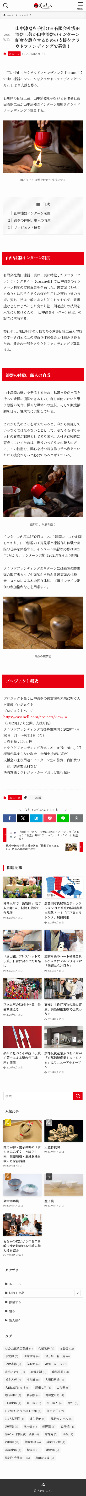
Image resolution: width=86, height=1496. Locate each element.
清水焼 (30, 1426)
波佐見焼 (37, 1418)
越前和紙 (33, 1442)
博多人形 (13, 1379)
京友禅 (11, 1356)
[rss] (43, 1484)
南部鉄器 (60, 1372)
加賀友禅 (38, 1372)
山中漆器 (35, 798)
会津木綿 (13, 1364)
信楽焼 (33, 1364)
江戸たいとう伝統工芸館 (23, 1411)
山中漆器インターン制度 (32, 212)
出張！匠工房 (56, 1364)
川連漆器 (13, 1403)
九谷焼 (67, 1348)
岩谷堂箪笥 (54, 1395)
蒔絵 (68, 1434)
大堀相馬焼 (54, 1379)
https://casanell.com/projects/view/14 (35, 716)
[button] (9, 818)
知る (12, 1311)
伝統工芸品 (16, 1293)
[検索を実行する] (78, 1096)
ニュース (14, 53)
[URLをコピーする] (76, 818)
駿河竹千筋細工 (17, 1458)
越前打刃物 (55, 1442)
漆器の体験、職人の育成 (32, 220)
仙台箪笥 (32, 1356)
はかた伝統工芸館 (19, 1348)
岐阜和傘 (13, 1395)
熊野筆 (48, 1426)
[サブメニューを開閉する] (78, 1293)
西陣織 (12, 1442)
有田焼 (34, 1403)
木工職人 (55, 1403)
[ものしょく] (43, 5)
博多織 (33, 1379)
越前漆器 (13, 1450)
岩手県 (33, 1395)
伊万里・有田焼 (57, 1356)
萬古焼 (50, 1434)
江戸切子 (55, 1411)
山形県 (63, 1387)
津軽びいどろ (62, 1418)
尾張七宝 (43, 1387)
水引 (73, 1403)
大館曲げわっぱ (17, 1387)
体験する (15, 1302)
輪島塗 (34, 1450)
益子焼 (67, 1426)
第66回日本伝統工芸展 (22, 1434)
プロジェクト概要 (27, 227)
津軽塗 (11, 1426)
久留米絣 (46, 1348)
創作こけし (15, 1372)
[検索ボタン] (5, 5)
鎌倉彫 (52, 1450)
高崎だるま (44, 1458)
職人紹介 (15, 1320)
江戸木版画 (14, 1418)
